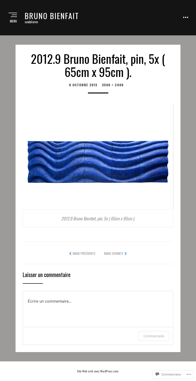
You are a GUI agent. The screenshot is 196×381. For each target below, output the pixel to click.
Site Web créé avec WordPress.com (97, 371)
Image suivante (113, 253)
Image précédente (84, 253)
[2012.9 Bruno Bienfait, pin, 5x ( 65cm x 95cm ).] (98, 155)
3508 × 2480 (113, 84)
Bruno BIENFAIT (52, 15)
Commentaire (153, 336)
